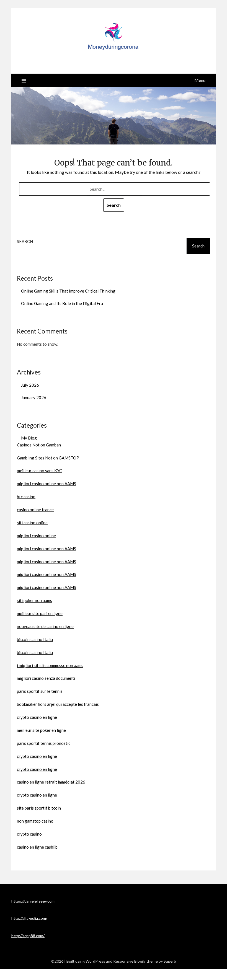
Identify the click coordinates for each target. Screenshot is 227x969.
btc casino (26, 496)
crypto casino (29, 833)
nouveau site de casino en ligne (45, 626)
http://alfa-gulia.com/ (29, 918)
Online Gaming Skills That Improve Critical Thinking (68, 290)
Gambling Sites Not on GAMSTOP (48, 457)
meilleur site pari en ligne (40, 613)
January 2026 (33, 397)
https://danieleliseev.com (33, 901)
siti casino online (32, 522)
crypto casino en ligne (37, 717)
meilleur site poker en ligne (41, 730)
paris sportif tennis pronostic (43, 743)
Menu (199, 80)
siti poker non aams (34, 600)
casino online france (35, 509)
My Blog (29, 437)
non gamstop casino (35, 820)
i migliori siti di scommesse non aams (50, 665)
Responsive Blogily (129, 961)
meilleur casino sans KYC (39, 470)
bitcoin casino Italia (35, 639)
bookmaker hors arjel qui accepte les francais (58, 704)
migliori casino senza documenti (46, 678)
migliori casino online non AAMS (46, 483)
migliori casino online (36, 535)
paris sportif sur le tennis (40, 691)
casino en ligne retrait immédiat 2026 (51, 781)
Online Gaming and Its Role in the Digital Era (62, 303)
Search (25, 241)
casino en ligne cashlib (37, 846)
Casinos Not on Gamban (39, 444)
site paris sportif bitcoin (39, 807)
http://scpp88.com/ (28, 935)
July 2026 (30, 385)
